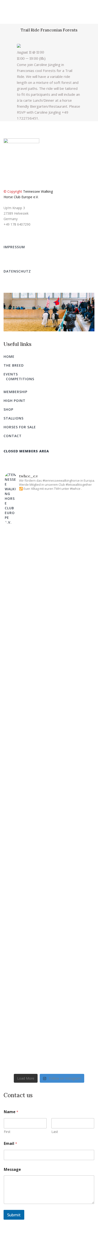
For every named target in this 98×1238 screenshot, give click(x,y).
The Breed (14, 365)
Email (10, 1143)
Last (54, 1132)
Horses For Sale (20, 427)
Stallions (14, 418)
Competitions (20, 379)
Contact (13, 436)
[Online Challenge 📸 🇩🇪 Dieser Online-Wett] (49, 587)
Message (12, 1169)
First (7, 1132)
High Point (14, 400)
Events (11, 374)
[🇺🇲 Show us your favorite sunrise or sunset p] (49, 696)
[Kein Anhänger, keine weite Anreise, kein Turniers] (49, 918)
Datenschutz (17, 271)
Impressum (14, 247)
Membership (15, 391)
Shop (8, 409)
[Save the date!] (49, 1008)
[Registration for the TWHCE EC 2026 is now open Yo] (49, 789)
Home (9, 356)
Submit (14, 1215)
